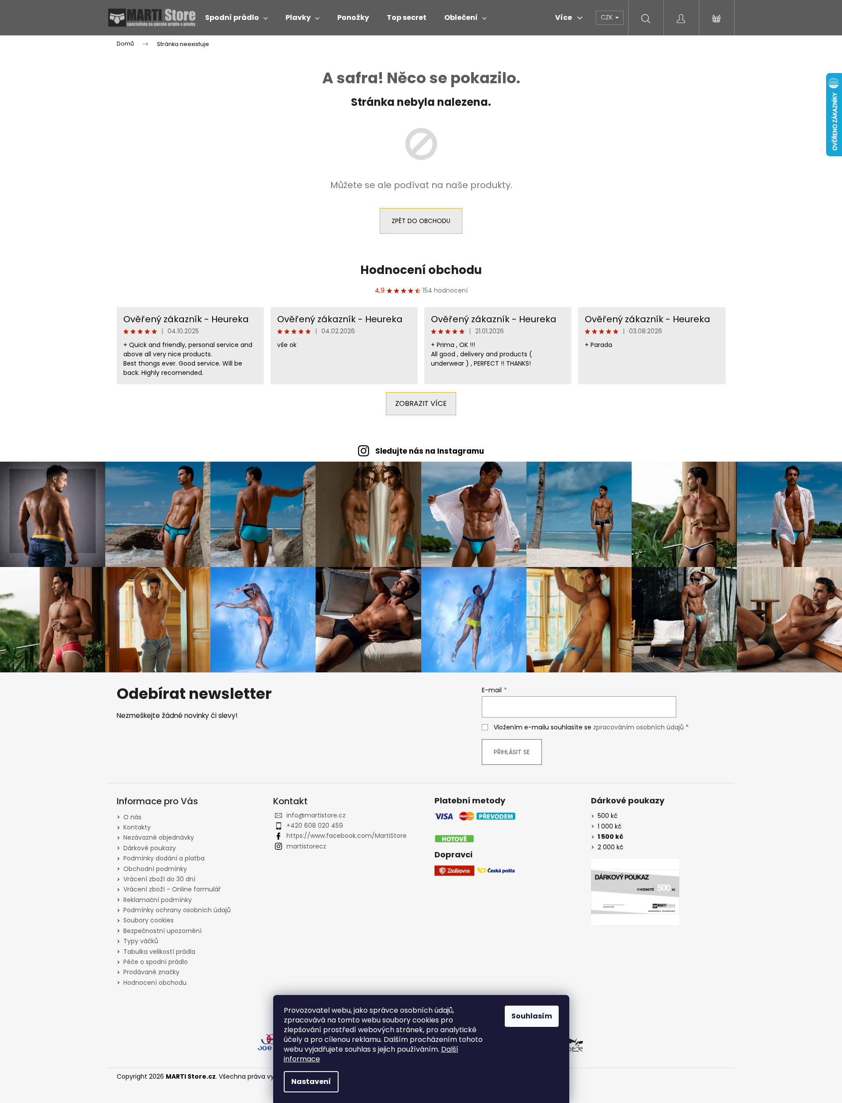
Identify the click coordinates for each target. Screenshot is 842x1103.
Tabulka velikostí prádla (159, 951)
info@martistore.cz (316, 815)
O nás (132, 817)
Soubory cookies (148, 920)
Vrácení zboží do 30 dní (159, 879)
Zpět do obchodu (421, 220)
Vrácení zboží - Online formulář (172, 889)
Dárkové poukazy (149, 848)
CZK (607, 17)
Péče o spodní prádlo (155, 961)
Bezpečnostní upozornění (162, 930)
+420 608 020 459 (314, 825)
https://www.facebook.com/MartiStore (346, 835)
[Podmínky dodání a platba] (475, 827)
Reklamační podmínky (157, 899)
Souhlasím (531, 1016)
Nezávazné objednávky (158, 837)
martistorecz (306, 846)
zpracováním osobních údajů (638, 727)
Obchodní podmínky (155, 868)
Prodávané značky (151, 972)
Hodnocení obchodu (421, 270)
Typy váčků (140, 941)
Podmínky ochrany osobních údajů (177, 910)
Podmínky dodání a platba (164, 858)
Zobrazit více (421, 403)
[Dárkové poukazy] (635, 892)
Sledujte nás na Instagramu (429, 451)
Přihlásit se (512, 752)
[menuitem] (236, 17)
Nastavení (311, 1081)
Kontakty (137, 827)
